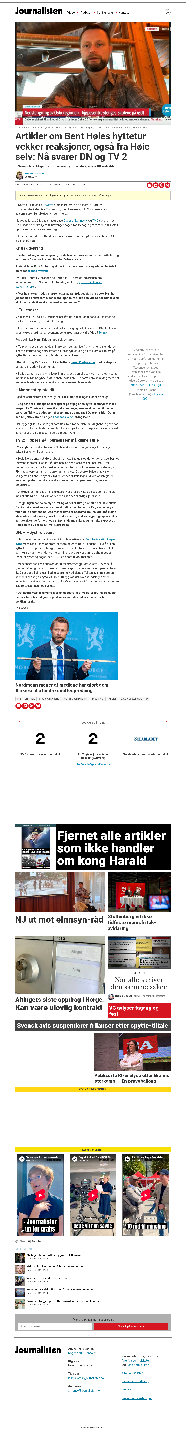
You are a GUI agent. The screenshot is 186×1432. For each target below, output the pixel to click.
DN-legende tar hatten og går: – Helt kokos (53, 1255)
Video (71, 12)
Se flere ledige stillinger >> (93, 764)
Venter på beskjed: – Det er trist (47, 1278)
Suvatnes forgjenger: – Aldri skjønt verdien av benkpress (62, 1301)
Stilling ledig (105, 12)
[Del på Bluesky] (167, 185)
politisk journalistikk (75, 699)
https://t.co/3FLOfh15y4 (145, 385)
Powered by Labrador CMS (93, 1427)
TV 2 (95, 220)
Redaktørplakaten (137, 1365)
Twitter (103, 332)
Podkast (86, 12)
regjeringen (97, 699)
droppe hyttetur (37, 271)
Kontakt (124, 12)
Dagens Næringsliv (76, 220)
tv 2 (19, 699)
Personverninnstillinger (137, 1398)
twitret (49, 205)
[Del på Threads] (161, 185)
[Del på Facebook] (150, 185)
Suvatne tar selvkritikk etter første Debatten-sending (60, 1289)
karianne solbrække (131, 699)
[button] (19, 722)
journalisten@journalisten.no (86, 1378)
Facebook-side (63, 417)
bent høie (30, 699)
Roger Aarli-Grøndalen (82, 1353)
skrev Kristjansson (83, 362)
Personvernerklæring (135, 1381)
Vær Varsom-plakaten (136, 1360)
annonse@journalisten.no (84, 1390)
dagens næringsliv (49, 699)
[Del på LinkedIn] (156, 185)
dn (147, 699)
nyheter (112, 699)
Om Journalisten (132, 1373)
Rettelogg (128, 1389)
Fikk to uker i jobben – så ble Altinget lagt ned (55, 1266)
